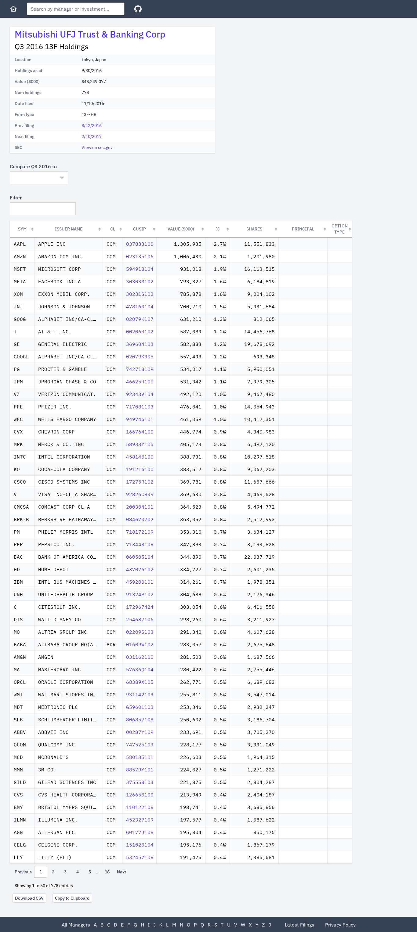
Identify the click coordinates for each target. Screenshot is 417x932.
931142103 (140, 694)
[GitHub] (138, 9)
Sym (22, 229)
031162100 (140, 657)
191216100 (140, 469)
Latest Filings (299, 925)
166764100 (140, 432)
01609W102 (140, 644)
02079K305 (140, 357)
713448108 (140, 544)
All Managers (76, 925)
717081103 (140, 407)
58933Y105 (140, 444)
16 (107, 872)
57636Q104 (140, 669)
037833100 (140, 244)
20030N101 (140, 507)
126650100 (140, 795)
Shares (254, 229)
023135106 (140, 256)
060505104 (140, 557)
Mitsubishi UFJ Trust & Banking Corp (90, 34)
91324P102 (140, 594)
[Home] (13, 9)
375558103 (140, 782)
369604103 (140, 344)
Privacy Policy (340, 925)
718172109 (140, 532)
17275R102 (140, 482)
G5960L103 (140, 707)
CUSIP (139, 229)
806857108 (140, 719)
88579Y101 (140, 770)
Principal (303, 229)
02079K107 (140, 319)
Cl (112, 229)
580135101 (140, 757)
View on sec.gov (97, 147)
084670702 (140, 519)
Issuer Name (68, 229)
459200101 (140, 582)
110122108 (140, 807)
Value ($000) (181, 229)
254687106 (140, 619)
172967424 (140, 607)
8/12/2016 (92, 125)
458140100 (140, 457)
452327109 (140, 820)
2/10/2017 (92, 136)
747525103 (140, 745)
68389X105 (140, 682)
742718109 (140, 369)
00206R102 (140, 331)
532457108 (140, 857)
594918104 (140, 269)
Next (121, 872)
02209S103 (140, 632)
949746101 (140, 419)
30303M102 (140, 281)
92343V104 (140, 394)
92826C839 (140, 494)
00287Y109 (140, 732)
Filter (16, 197)
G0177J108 (140, 832)
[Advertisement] (271, 69)
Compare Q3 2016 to (33, 166)
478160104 (140, 306)
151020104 (140, 845)
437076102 (140, 569)
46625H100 (140, 382)
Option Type (340, 229)
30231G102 (140, 294)
